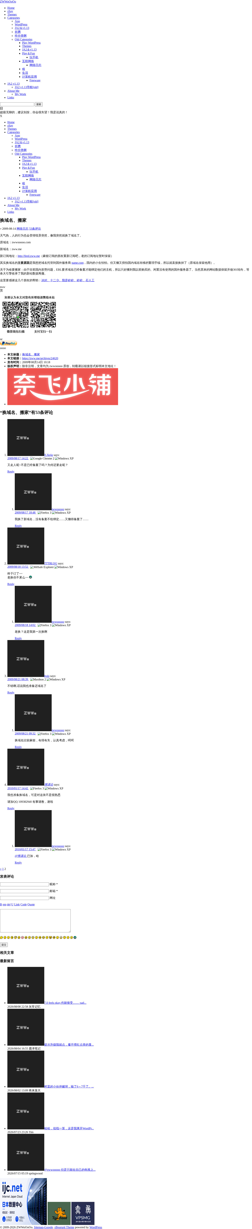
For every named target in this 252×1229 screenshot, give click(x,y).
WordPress (21, 24)
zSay (10, 11)
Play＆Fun (28, 53)
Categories (13, 17)
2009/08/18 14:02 (25, 625)
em (4, 904)
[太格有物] (59, 1223)
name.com (78, 262)
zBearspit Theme (64, 1227)
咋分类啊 (21, 35)
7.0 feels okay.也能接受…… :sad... (65, 1002)
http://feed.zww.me (29, 255)
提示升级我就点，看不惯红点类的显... (69, 1044)
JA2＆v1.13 (22, 28)
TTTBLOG (50, 563)
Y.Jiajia (48, 455)
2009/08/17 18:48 (25, 512)
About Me (13, 90)
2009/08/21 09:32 (25, 733)
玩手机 (34, 57)
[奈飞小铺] (62, 404)
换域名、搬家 (31, 354)
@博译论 (21, 856)
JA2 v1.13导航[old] (26, 87)
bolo (46, 675)
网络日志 (35, 65)
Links (10, 97)
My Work (20, 94)
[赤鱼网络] (82, 1223)
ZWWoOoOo (8, 1)
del (9, 904)
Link (17, 904)
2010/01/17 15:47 (25, 849)
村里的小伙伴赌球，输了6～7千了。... (69, 1086)
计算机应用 (29, 76)
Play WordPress (31, 42)
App (17, 21)
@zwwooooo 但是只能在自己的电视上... (70, 1169)
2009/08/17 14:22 (18, 458)
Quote (31, 904)
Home (11, 7)
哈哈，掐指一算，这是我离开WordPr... (69, 1128)
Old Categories (23, 39)
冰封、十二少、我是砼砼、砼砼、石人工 (67, 280)
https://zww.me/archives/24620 (40, 358)
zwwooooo (58, 509)
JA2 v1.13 (13, 83)
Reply (10, 471)
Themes (12, 14)
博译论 (48, 784)
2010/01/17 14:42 (18, 788)
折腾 (18, 31)
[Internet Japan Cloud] (23, 1223)
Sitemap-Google (43, 1227)
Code (23, 904)
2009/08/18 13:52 (18, 566)
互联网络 (28, 61)
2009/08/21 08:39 (18, 679)
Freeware (35, 80)
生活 (25, 72)
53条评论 (35, 228)
